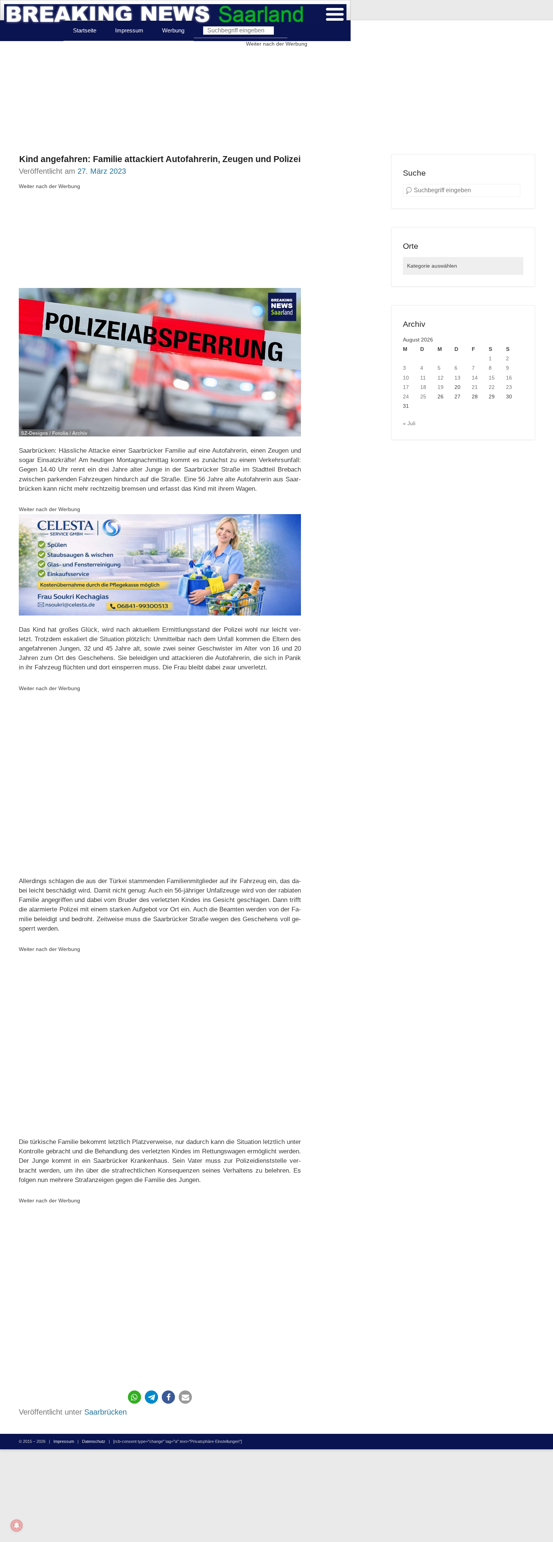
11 (423, 378)
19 (441, 387)
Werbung (173, 30)
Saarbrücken (105, 1412)
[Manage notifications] (17, 1525)
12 (441, 378)
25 (423, 397)
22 (492, 387)
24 (406, 397)
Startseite (84, 30)
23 (509, 387)
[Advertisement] (276, 101)
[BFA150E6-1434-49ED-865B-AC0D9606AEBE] (160, 564)
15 (492, 378)
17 (406, 387)
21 (475, 387)
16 (509, 378)
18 (423, 387)
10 (406, 378)
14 (475, 378)
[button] (134, 1397)
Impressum (129, 30)
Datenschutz (93, 1441)
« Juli (409, 423)
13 (457, 378)
